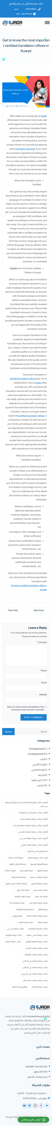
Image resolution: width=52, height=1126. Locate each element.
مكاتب (40, 785)
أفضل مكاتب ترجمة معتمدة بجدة (34, 819)
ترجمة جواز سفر (26, 870)
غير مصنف (36, 780)
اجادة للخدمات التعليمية (36, 1066)
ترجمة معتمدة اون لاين (38, 903)
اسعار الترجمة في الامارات (37, 851)
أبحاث (42, 759)
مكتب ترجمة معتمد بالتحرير (37, 948)
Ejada (44, 116)
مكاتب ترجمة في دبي (15, 929)
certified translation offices (23, 378)
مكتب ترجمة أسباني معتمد (37, 935)
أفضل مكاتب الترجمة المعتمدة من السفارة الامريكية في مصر (26, 804)
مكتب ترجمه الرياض (39, 987)
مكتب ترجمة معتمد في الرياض (35, 967)
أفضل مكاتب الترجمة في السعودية (33, 812)
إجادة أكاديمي (38, 764)
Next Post (39, 610)
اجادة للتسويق (40, 1071)
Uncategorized (36, 749)
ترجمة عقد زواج (23, 890)
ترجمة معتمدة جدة (17, 903)
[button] (33, 1120)
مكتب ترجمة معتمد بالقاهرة (36, 954)
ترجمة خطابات (10, 870)
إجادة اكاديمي (37, 770)
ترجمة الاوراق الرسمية (39, 864)
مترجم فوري (17, 916)
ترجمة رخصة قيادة (18, 877)
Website (43, 694)
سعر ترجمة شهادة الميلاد (37, 916)
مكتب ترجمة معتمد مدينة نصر (35, 980)
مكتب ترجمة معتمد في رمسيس (34, 974)
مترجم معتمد (42, 922)
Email (43, 682)
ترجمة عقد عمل (41, 896)
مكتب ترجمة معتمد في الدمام (35, 961)
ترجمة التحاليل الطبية (17, 864)
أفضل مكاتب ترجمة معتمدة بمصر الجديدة (30, 825)
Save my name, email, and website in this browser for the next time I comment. (25, 708)
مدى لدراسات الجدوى (37, 1077)
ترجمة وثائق (43, 909)
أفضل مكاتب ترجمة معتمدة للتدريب (33, 832)
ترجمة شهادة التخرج (39, 883)
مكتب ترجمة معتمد (13, 941)
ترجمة (41, 775)
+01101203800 (31, 9)
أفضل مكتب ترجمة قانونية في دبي (33, 838)
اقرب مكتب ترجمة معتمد (37, 858)
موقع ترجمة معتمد (19, 987)
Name (43, 670)
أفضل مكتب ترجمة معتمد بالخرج (34, 845)
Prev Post (13, 610)
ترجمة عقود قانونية (22, 896)
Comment (41, 642)
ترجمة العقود (42, 870)
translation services (25, 149)
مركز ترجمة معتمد (25, 922)
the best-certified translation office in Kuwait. (29, 587)
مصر (16, 9)
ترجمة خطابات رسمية (39, 877)
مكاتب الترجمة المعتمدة (38, 929)
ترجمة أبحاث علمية (15, 858)
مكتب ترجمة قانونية (14, 935)
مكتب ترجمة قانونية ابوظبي (36, 941)
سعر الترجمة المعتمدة (25, 909)
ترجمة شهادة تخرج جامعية (16, 883)
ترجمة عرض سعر (41, 890)
